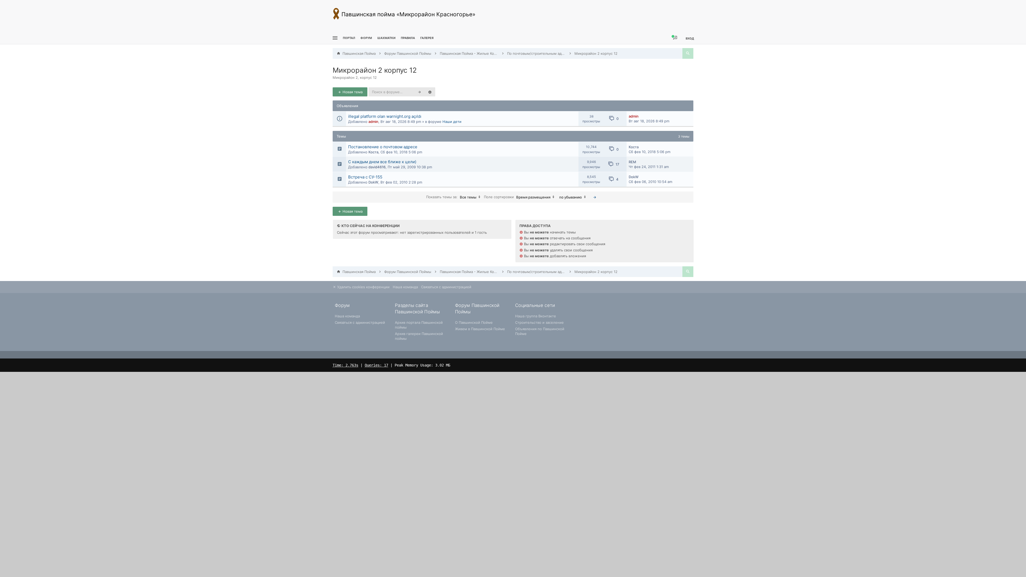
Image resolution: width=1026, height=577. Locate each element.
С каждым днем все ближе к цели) (382, 161)
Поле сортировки (517, 196)
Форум (366, 38)
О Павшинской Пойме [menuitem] (474, 322)
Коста (373, 152)
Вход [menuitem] (690, 38)
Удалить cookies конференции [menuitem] (363, 287)
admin (373, 121)
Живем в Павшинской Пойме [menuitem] (480, 329)
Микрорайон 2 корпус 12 (375, 70)
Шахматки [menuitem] (386, 38)
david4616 (377, 167)
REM (632, 162)
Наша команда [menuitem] (405, 287)
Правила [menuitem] (408, 38)
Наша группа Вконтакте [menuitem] (535, 316)
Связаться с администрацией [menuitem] (446, 287)
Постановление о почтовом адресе (382, 146)
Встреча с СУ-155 (365, 177)
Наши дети (451, 121)
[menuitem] (386, 38)
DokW (373, 182)
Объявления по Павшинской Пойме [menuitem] (539, 331)
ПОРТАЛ (349, 38)
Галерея (427, 38)
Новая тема (352, 92)
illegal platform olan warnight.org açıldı (384, 116)
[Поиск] (687, 53)
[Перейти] (594, 197)
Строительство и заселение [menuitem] (539, 322)
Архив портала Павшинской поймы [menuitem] (419, 324)
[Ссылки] (334, 38)
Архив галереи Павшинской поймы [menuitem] (419, 336)
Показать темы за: (451, 196)
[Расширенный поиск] (430, 91)
